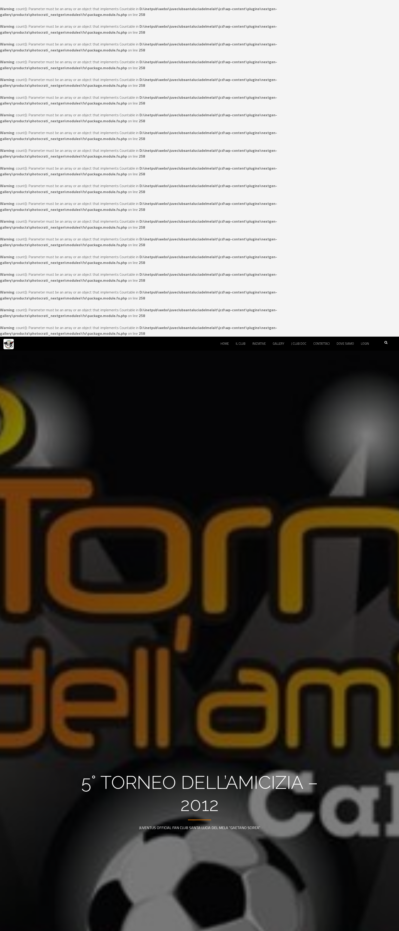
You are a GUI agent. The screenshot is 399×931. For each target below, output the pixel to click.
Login (365, 343)
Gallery (278, 343)
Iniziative (259, 343)
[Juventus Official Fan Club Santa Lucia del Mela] (8, 347)
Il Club (240, 343)
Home (225, 343)
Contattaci (321, 343)
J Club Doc (298, 343)
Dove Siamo (345, 343)
